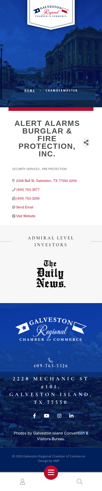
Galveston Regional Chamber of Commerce (54, 456)
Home (29, 90)
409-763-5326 (50, 365)
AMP (56, 461)
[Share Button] (86, 142)
